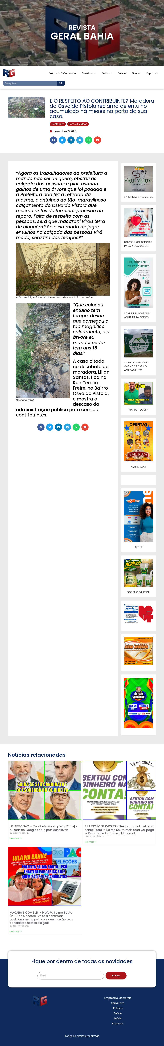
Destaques (57, 124)
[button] (53, 140)
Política (106, 73)
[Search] (61, 83)
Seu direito (88, 73)
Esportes (152, 73)
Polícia (122, 73)
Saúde (136, 73)
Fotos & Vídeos (78, 124)
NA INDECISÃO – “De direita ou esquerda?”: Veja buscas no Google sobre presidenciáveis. (43, 828)
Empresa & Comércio (62, 73)
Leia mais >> (16, 838)
